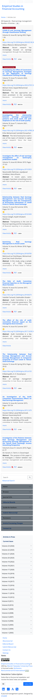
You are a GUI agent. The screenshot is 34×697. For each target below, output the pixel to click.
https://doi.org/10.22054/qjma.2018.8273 (17, 295)
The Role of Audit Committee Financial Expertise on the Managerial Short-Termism (17, 283)
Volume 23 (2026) (8, 546)
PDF (17, 59)
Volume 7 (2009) (7, 609)
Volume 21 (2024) (8, 554)
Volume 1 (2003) (7, 633)
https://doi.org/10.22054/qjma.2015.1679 (17, 410)
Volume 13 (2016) (8, 585)
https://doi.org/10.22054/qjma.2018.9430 (17, 214)
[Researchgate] (8, 690)
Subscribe (28, 684)
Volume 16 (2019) (8, 574)
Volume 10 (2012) (8, 597)
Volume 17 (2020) (8, 570)
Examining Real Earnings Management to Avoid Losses (17, 243)
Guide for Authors (10, 507)
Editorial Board (8, 644)
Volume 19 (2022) (8, 562)
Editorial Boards (9, 502)
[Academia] (12, 690)
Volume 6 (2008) (7, 613)
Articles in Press (9, 537)
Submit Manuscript (10, 513)
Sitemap (5, 653)
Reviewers (7, 518)
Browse (6, 492)
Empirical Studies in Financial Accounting (16, 664)
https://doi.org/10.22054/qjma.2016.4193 (17, 371)
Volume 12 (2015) (8, 589)
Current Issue (8, 541)
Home (3, 17)
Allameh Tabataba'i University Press (19, 666)
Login (12, 1)
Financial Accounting (9, 28)
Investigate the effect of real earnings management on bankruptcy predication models (17, 157)
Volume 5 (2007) (7, 617)
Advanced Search (8, 481)
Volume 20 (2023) (8, 558)
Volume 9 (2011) (7, 601)
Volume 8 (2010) (7, 605)
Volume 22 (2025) (8, 550)
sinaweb (4, 696)
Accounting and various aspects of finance (14, 112)
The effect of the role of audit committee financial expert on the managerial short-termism (17, 322)
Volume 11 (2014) (8, 593)
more (5, 55)
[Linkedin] (3, 690)
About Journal (7, 641)
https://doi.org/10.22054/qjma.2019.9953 (17, 169)
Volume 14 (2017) (8, 581)
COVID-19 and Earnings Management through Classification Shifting (17, 31)
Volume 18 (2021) (8, 566)
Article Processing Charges (13, 523)
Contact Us (7, 528)
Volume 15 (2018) (8, 577)
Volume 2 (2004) (7, 629)
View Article (7, 59)
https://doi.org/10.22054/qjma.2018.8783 (17, 253)
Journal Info (7, 497)
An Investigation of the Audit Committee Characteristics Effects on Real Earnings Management (17, 398)
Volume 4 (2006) (7, 621)
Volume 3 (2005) (7, 625)
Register (19, 1)
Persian (29, 1)
